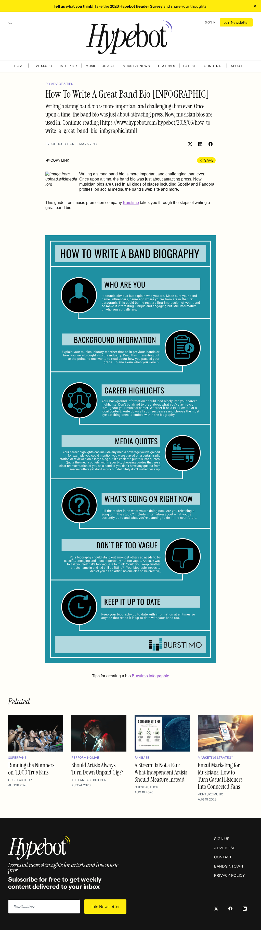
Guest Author (20, 780)
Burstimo (131, 202)
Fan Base (142, 757)
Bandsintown (228, 866)
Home (19, 66)
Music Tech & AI (100, 66)
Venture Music (210, 794)
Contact (223, 857)
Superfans (17, 757)
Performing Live (85, 757)
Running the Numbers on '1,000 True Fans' (31, 768)
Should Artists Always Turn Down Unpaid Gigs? (97, 768)
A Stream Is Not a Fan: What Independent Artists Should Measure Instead (161, 772)
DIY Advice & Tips (59, 84)
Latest (189, 66)
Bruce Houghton (59, 144)
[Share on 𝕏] (190, 144)
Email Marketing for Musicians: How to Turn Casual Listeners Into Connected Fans (220, 776)
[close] (255, 6)
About (237, 66)
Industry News (136, 66)
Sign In (210, 22)
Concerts (213, 66)
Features (166, 66)
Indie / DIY (68, 66)
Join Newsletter (236, 22)
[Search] (10, 22)
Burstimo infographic (150, 676)
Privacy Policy (229, 875)
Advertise (225, 848)
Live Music (42, 66)
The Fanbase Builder (88, 780)
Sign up (222, 838)
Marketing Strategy (215, 757)
